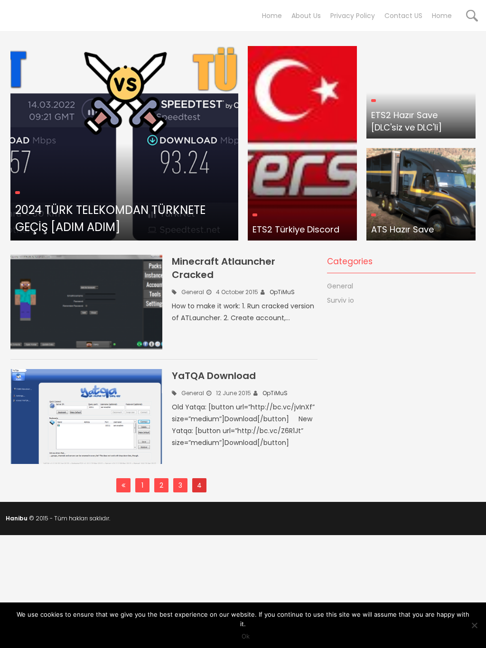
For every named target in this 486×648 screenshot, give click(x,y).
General (192, 292)
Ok (246, 636)
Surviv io (340, 300)
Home (272, 15)
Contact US (403, 15)
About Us (306, 15)
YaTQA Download (214, 375)
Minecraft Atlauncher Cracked (223, 268)
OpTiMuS (282, 292)
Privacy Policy (352, 15)
